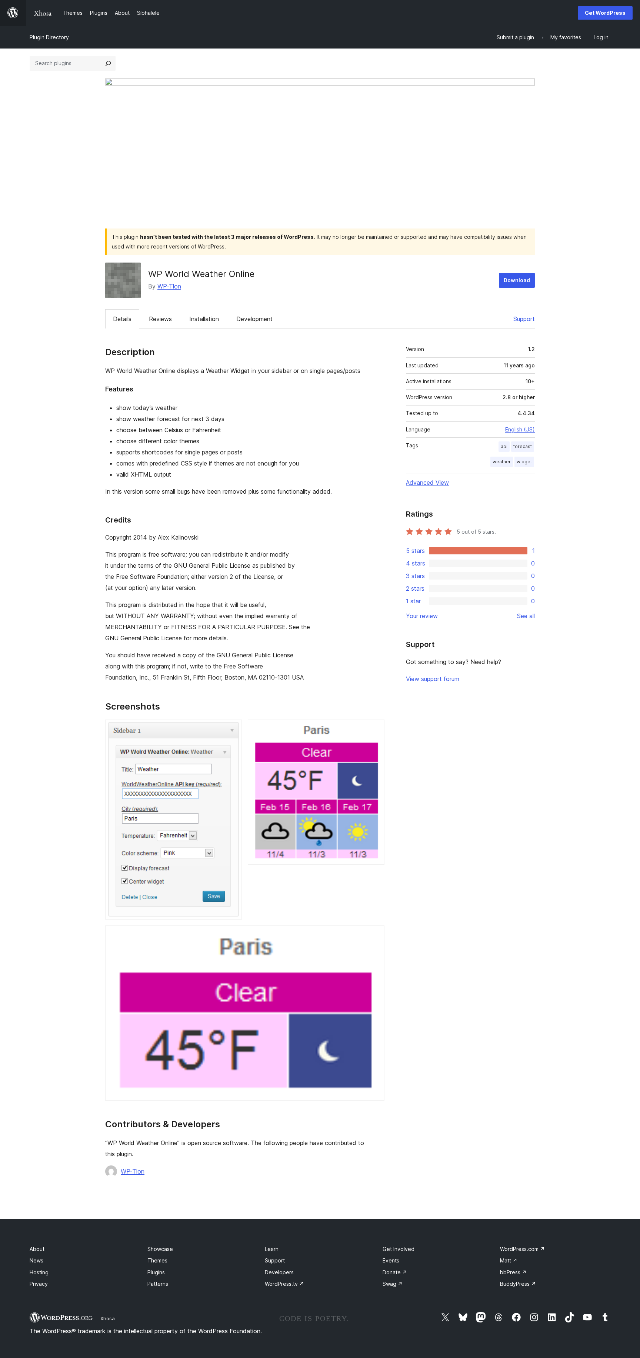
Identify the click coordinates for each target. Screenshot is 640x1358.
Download (517, 280)
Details (122, 319)
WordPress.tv (284, 1284)
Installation (204, 319)
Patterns (157, 1284)
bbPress (513, 1272)
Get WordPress (605, 13)
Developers (279, 1272)
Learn (272, 1249)
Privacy (39, 1284)
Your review (422, 616)
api (504, 446)
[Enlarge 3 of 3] (374, 935)
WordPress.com (522, 1249)
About (37, 1249)
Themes (157, 1260)
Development (254, 319)
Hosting (39, 1272)
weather (502, 461)
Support (524, 319)
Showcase (160, 1249)
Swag (393, 1284)
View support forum (432, 679)
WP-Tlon (169, 286)
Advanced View (427, 482)
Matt (508, 1260)
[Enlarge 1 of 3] (232, 729)
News (36, 1260)
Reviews (160, 319)
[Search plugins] (108, 63)
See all (526, 616)
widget (524, 461)
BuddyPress (518, 1284)
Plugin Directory (49, 37)
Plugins (156, 1272)
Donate (395, 1272)
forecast (522, 446)
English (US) (520, 429)
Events (391, 1260)
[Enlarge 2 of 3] (374, 729)
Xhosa (107, 1318)
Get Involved (398, 1249)
